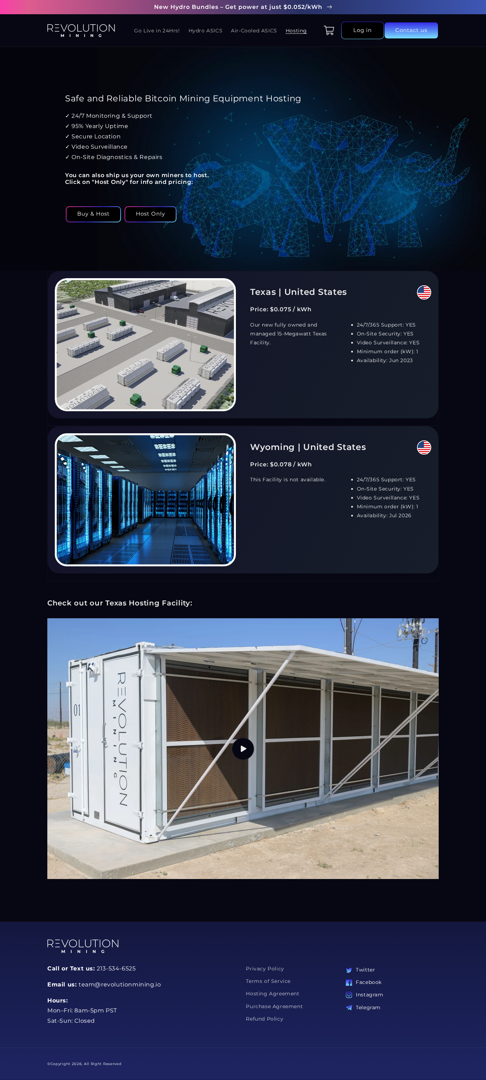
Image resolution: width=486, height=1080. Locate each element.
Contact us (411, 30)
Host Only (150, 213)
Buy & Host (93, 213)
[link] (243, 503)
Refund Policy (264, 1019)
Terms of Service (268, 981)
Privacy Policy (265, 968)
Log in (362, 30)
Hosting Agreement (272, 993)
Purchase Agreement (274, 1006)
